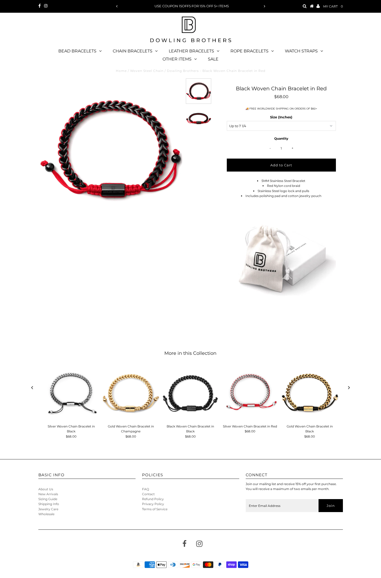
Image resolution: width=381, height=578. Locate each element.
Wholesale (46, 514)
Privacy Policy (153, 504)
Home (121, 71)
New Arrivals (48, 494)
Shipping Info (48, 504)
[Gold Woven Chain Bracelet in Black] (309, 393)
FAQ (145, 489)
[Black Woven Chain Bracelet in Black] (190, 393)
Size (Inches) (281, 117)
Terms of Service (154, 509)
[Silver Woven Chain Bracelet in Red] (250, 393)
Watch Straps (301, 51)
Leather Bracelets (191, 51)
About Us (45, 489)
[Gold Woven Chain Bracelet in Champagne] (130, 393)
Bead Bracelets (77, 51)
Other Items (177, 59)
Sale (213, 59)
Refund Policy (153, 499)
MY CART (333, 6)
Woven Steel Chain (147, 71)
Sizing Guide (47, 499)
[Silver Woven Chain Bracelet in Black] (71, 393)
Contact (148, 494)
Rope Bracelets (249, 51)
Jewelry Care (48, 509)
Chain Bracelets (132, 51)
